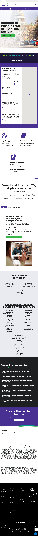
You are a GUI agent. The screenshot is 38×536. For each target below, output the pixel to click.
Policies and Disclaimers (12, 524)
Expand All (3, 367)
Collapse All (8, 367)
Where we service (13, 487)
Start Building (19, 419)
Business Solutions (22, 496)
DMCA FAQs (19, 526)
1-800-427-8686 (6, 99)
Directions (16, 81)
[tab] (4, 207)
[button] (14, 84)
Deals (23, 4)
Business (22, 499)
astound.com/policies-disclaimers (14, 459)
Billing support (14, 171)
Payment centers (5, 496)
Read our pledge (33, 500)
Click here (16, 103)
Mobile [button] (15, 4)
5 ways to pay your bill (16, 164)
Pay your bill (4, 491)
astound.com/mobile (29, 449)
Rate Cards (14, 529)
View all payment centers (7, 145)
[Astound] (6, 5)
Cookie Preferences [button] (22, 529)
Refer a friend (4, 498)
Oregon (12, 502)
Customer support (5, 143)
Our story (22, 490)
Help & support (4, 494)
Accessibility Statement (14, 528)
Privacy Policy (21, 524)
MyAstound (3, 489)
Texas (11, 492)
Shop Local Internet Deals (14, 237)
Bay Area (12, 504)
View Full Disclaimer (19, 476)
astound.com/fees (28, 437)
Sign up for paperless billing (17, 169)
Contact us (3, 147)
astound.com (32, 432)
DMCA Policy (27, 524)
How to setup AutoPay (16, 166)
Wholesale (22, 504)
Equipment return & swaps (27, 143)
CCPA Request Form (24, 528)
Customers (4, 486)
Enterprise (22, 501)
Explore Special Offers (8, 35)
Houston (12, 495)
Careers (21, 492)
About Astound (22, 487)
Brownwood (13, 497)
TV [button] (19, 4)
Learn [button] (26, 4)
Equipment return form (26, 145)
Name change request (25, 147)
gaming (23, 231)
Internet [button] (10, 4)
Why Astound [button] (32, 4)
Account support (24, 149)
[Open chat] (35, 533)
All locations (13, 490)
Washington (13, 499)
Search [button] (35, 5)
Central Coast (13, 510)
